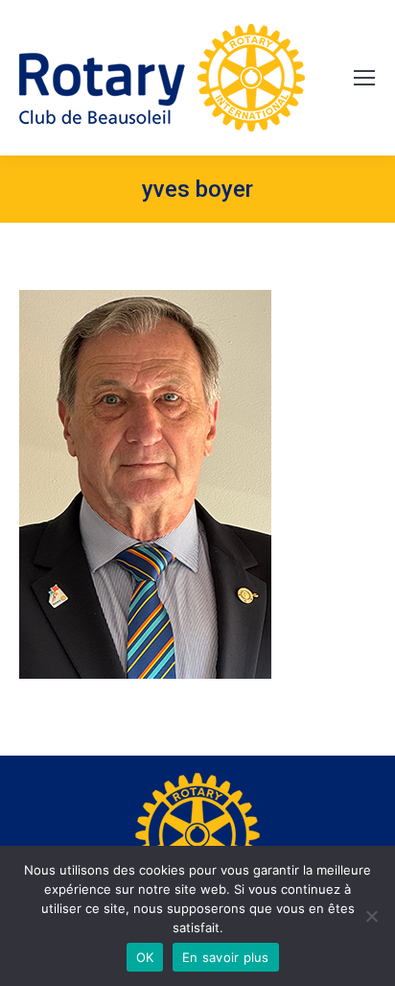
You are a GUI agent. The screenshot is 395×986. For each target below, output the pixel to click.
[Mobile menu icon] (364, 77)
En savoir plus (225, 957)
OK (145, 957)
